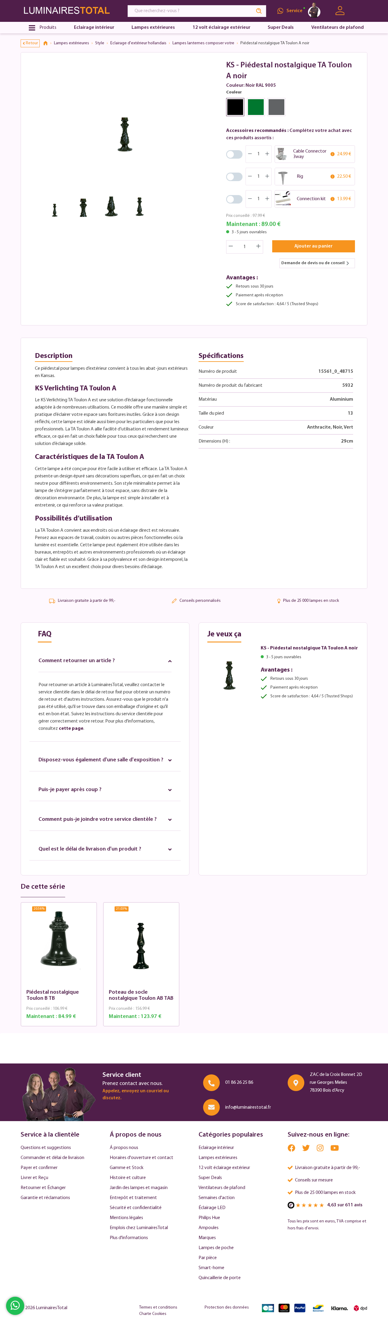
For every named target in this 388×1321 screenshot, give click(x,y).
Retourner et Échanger (43, 1187)
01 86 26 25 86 (239, 1082)
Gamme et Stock (126, 1167)
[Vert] (256, 107)
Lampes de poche (216, 1247)
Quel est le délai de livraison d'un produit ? (89, 849)
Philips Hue (209, 1217)
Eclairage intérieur (216, 1147)
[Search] (259, 11)
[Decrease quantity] (230, 247)
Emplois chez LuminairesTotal (139, 1227)
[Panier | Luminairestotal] (360, 11)
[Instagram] (320, 1149)
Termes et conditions (158, 1307)
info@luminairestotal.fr (248, 1107)
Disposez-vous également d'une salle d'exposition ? (100, 760)
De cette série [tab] (43, 887)
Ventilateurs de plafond (222, 1187)
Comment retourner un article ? (76, 661)
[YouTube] (334, 1149)
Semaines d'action (217, 1197)
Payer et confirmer (39, 1167)
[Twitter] (306, 1149)
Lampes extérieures (218, 1157)
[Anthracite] (276, 107)
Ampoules (209, 1227)
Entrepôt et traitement (133, 1197)
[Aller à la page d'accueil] (68, 11)
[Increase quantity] (258, 247)
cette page (71, 728)
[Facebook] (292, 1149)
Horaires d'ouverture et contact (141, 1157)
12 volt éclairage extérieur (224, 1167)
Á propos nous (124, 1147)
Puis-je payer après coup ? (70, 790)
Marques (207, 1237)
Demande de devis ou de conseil (313, 263)
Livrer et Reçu (34, 1177)
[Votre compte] (340, 11)
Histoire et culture (128, 1177)
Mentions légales (126, 1217)
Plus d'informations (129, 1237)
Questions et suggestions (46, 1147)
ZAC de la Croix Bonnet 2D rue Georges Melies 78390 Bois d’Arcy (336, 1082)
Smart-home (211, 1267)
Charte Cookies (152, 1314)
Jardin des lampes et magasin (139, 1187)
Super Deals (210, 1177)
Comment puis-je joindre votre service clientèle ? (97, 819)
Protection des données (227, 1307)
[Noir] (235, 107)
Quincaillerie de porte (220, 1278)
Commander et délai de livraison (52, 1157)
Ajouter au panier (313, 246)
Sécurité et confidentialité (136, 1207)
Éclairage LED (212, 1207)
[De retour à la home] (48, 43)
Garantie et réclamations (45, 1197)
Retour (32, 43)
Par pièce (208, 1257)
